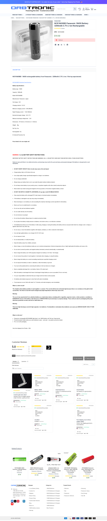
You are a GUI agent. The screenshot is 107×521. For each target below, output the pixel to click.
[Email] (58, 44)
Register (87, 9)
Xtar (65, 491)
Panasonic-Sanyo (85, 491)
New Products (50, 508)
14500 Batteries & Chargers (53, 498)
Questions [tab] (24, 361)
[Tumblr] (21, 501)
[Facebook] (55, 44)
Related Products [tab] (17, 448)
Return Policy (32, 495)
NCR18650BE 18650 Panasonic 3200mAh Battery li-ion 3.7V (19, 469)
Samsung (83, 488)
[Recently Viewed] (80, 9)
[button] (22, 406)
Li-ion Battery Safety (34, 488)
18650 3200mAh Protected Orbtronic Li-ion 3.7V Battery (36, 468)
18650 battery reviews (34, 508)
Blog (30, 503)
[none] (32, 40)
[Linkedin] (67, 44)
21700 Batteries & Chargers (34, 14)
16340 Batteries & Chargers (53, 500)
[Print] (61, 44)
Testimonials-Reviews (34, 500)
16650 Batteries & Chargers (53, 503)
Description (16, 70)
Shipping (31, 493)
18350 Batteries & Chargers (73, 14)
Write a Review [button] (90, 358)
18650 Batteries (17, 14)
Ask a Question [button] (78, 358)
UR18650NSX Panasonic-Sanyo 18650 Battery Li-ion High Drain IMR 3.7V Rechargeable (87, 470)
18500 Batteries (50, 505)
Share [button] (16, 405)
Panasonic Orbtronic (69, 495)
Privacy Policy (32, 498)
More (86, 14)
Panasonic (66, 493)
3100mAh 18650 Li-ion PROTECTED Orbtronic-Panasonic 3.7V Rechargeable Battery (54, 470)
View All (83, 495)
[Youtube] (12, 504)
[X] (64, 44)
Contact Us (32, 491)
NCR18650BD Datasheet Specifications (22, 82)
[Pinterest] (18, 501)
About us (31, 505)
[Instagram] (24, 501)
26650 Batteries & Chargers (53, 14)
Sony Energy (84, 493)
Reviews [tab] (15, 361)
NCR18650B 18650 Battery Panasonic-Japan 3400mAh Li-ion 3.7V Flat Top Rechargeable (70, 470)
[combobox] (66, 9)
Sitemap (31, 510)
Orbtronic (66, 488)
